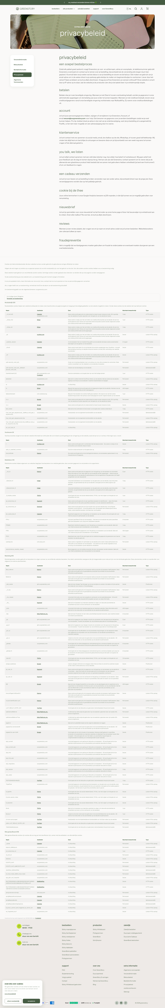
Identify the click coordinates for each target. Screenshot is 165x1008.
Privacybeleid (18, 74)
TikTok (39, 495)
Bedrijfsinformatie (20, 69)
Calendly (39, 314)
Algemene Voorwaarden (18, 81)
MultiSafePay (40, 881)
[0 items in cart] (147, 8)
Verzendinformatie (20, 59)
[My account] (141, 8)
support (96, 8)
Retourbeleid (18, 64)
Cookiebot (38, 918)
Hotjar (38, 481)
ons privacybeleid (10, 994)
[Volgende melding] (100, 2)
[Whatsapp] (117, 1003)
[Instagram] (126, 1003)
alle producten (68, 8)
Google (39, 399)
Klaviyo (39, 453)
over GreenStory (107, 8)
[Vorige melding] (64, 2)
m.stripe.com (40, 334)
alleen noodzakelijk (13, 1001)
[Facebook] (121, 1003)
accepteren (31, 1001)
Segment (39, 501)
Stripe (38, 320)
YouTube (39, 708)
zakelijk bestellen (84, 8)
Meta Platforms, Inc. (42, 614)
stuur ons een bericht (30, 936)
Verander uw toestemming (15, 298)
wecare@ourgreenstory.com (74, 118)
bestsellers (55, 8)
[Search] (135, 8)
